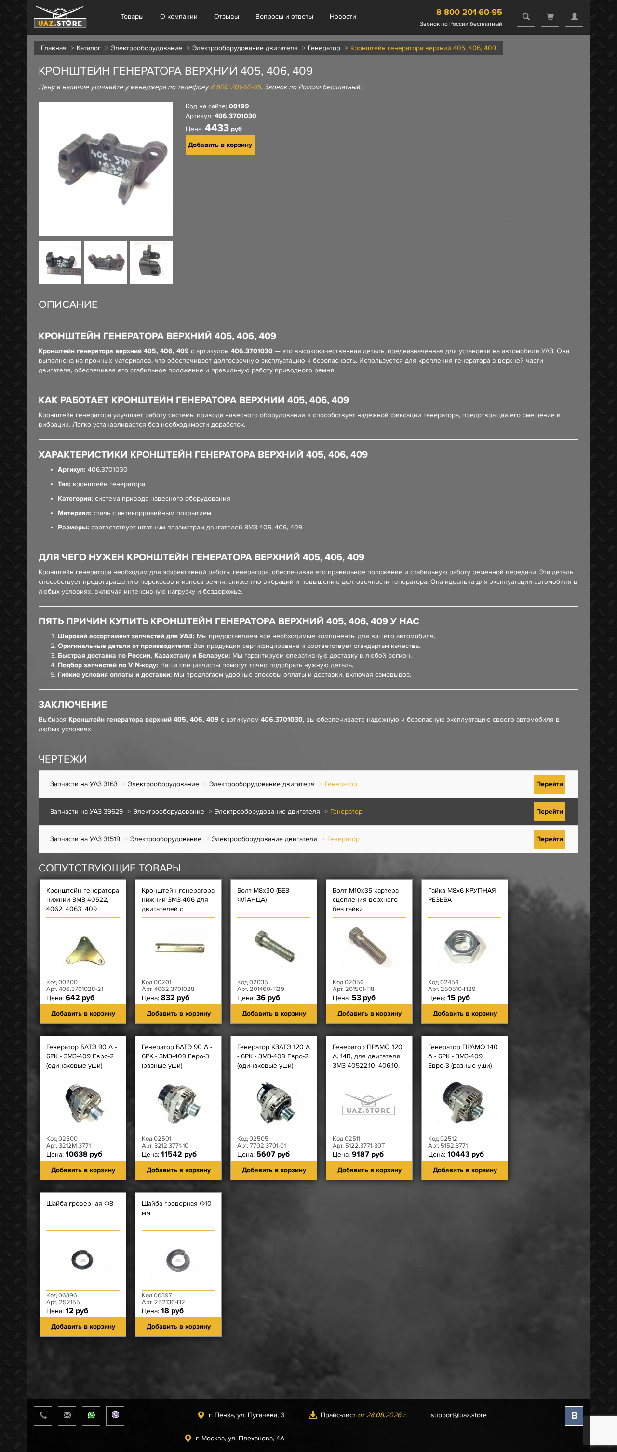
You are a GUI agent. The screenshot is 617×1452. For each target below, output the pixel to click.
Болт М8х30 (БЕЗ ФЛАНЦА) (263, 895)
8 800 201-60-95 (469, 12)
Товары (132, 17)
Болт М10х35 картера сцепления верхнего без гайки (366, 899)
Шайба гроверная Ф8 (79, 1204)
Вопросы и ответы (284, 17)
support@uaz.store (459, 1415)
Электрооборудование (146, 48)
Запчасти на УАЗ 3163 (84, 784)
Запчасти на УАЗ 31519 (85, 839)
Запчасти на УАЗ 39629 (86, 811)
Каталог (89, 48)
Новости (343, 17)
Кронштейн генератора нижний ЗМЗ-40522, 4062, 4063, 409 (82, 899)
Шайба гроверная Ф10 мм (177, 1208)
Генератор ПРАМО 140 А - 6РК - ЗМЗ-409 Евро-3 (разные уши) (463, 1056)
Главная (54, 48)
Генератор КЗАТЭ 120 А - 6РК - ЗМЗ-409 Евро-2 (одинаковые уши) (273, 1056)
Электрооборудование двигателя (245, 48)
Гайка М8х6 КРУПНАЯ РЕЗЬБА (462, 895)
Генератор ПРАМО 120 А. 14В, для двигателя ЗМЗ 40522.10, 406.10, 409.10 (367, 1061)
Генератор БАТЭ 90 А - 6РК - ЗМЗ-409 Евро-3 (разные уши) (177, 1056)
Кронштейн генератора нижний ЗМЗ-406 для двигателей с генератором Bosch (178, 904)
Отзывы (226, 17)
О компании (179, 17)
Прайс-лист (364, 1415)
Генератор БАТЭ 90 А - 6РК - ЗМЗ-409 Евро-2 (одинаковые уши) (81, 1056)
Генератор (324, 48)
